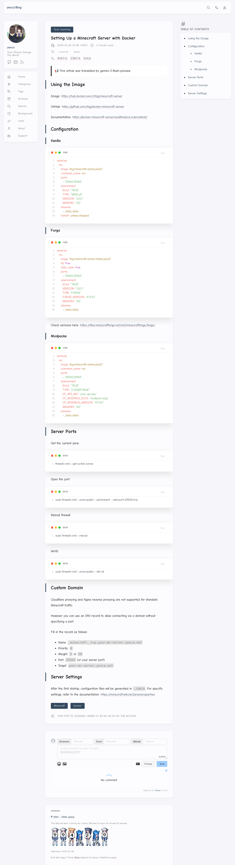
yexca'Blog (14, 7)
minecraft (63, 52)
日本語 (87, 58)
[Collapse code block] (56, 152)
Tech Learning (62, 29)
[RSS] (22, 63)
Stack (77, 857)
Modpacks (200, 69)
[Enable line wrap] (52, 152)
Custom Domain (198, 85)
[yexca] (16, 42)
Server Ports (195, 77)
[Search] (208, 7)
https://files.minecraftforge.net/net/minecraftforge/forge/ (117, 325)
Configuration (196, 46)
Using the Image (198, 38)
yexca (11, 47)
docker (77, 52)
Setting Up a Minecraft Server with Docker (93, 38)
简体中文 (62, 58)
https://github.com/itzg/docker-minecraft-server (93, 106)
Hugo (62, 857)
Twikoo (157, 790)
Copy (162, 153)
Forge (198, 61)
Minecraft (59, 705)
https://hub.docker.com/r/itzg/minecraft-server (91, 96)
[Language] (216, 7)
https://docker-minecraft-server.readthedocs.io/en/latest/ (110, 117)
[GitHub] (9, 63)
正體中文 (75, 58)
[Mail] (15, 63)
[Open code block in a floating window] (59, 152)
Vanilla (198, 53)
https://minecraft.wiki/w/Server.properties (128, 694)
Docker (77, 705)
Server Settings (197, 93)
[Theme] (224, 7)
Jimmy (95, 857)
